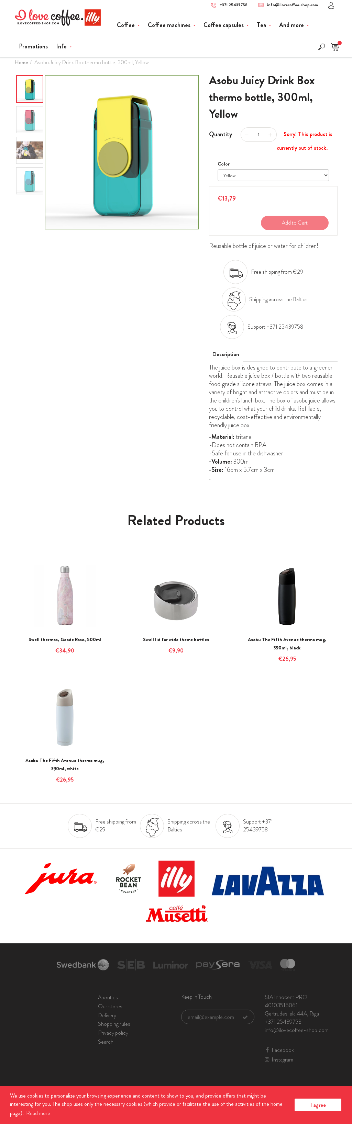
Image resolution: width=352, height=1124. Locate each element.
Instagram (282, 1060)
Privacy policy (113, 1033)
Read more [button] (38, 1113)
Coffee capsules (224, 25)
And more (292, 25)
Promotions (33, 46)
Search (105, 1042)
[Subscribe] (245, 1017)
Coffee (126, 25)
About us (108, 997)
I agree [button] (318, 1105)
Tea (262, 25)
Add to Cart (295, 223)
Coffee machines (170, 25)
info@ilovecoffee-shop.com (292, 5)
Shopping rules (114, 1024)
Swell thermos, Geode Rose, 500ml (65, 639)
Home (21, 62)
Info (62, 46)
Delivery (107, 1015)
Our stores (110, 1006)
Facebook (283, 1050)
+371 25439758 (234, 5)
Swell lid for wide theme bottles (176, 639)
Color (224, 164)
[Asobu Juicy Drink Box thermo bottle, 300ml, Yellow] (121, 152)
